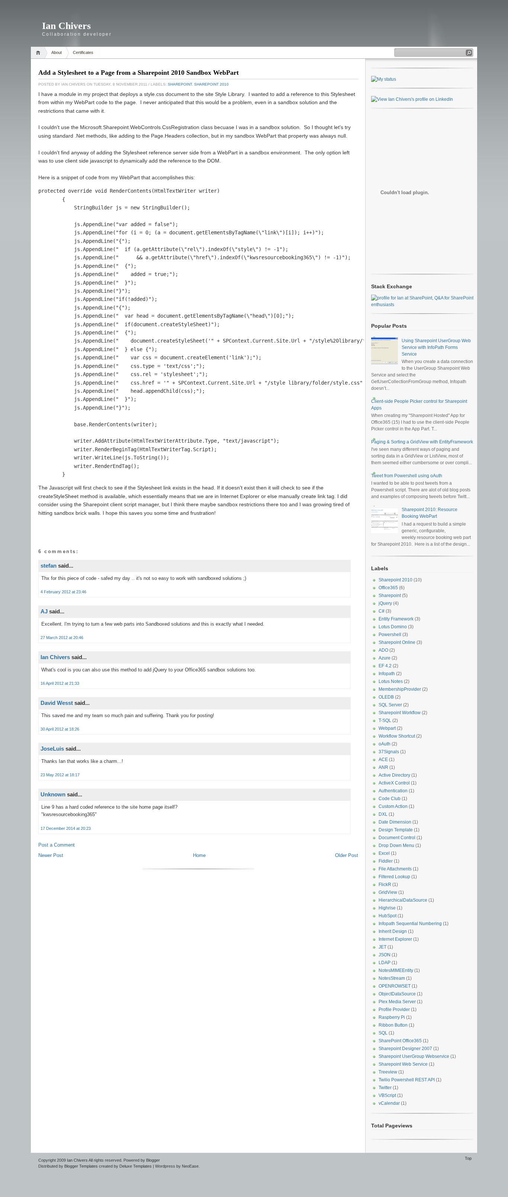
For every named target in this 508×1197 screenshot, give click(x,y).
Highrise (387, 908)
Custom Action (393, 806)
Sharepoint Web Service (403, 1064)
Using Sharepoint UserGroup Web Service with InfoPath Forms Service (436, 347)
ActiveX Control (394, 783)
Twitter (385, 1087)
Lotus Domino (393, 626)
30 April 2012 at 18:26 (60, 729)
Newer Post (50, 855)
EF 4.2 (385, 665)
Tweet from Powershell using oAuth (406, 475)
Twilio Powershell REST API (407, 1079)
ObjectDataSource (397, 994)
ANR (383, 767)
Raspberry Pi (392, 1017)
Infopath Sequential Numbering (410, 923)
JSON (384, 954)
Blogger (153, 1160)
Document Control (397, 837)
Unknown (53, 794)
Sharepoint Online (397, 642)
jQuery (385, 603)
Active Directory (394, 775)
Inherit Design (393, 931)
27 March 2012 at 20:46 (62, 637)
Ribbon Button (393, 1025)
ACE (383, 759)
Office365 (388, 587)
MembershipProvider (400, 689)
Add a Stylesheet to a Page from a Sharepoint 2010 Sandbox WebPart (138, 72)
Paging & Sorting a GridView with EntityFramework (422, 442)
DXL (383, 814)
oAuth (384, 744)
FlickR (385, 884)
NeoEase (190, 1166)
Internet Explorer (395, 939)
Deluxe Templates (135, 1166)
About (56, 52)
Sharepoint (180, 84)
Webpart (387, 728)
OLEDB (386, 697)
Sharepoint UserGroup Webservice (414, 1056)
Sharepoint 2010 (211, 84)
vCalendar (389, 1103)
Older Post (346, 855)
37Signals (389, 751)
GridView (388, 892)
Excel (384, 853)
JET (382, 947)
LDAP (384, 962)
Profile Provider (394, 1009)
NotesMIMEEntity (396, 970)
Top (468, 1158)
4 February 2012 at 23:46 (63, 592)
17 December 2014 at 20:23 (66, 828)
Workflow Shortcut (397, 736)
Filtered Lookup (394, 876)
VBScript (387, 1095)
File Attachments (395, 869)
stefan (49, 565)
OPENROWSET (395, 986)
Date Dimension (395, 822)
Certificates (83, 52)
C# (382, 611)
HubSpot (387, 915)
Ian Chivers (66, 25)
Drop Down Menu (396, 845)
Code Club (390, 798)
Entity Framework (396, 619)
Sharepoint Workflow (400, 712)
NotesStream (392, 978)
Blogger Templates (81, 1166)
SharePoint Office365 (400, 1040)
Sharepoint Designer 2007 (405, 1048)
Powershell (390, 634)
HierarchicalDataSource (403, 900)
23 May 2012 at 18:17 (60, 775)
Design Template (396, 829)
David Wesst (57, 703)
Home (39, 52)
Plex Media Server (397, 1001)
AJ (44, 611)
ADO (383, 650)
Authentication (393, 790)
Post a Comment (56, 845)
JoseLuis (52, 748)
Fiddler (386, 861)
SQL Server (390, 704)
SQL (383, 1033)
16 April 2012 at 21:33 (60, 683)
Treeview (388, 1072)
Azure (384, 658)
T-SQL (385, 720)
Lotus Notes (391, 681)
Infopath (387, 673)
